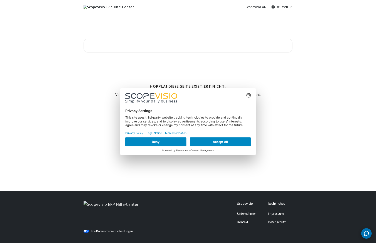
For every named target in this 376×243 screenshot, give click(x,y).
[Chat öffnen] (366, 233)
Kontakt (242, 222)
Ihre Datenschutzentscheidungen (112, 231)
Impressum (276, 213)
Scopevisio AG (255, 6)
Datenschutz (277, 222)
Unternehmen (247, 213)
